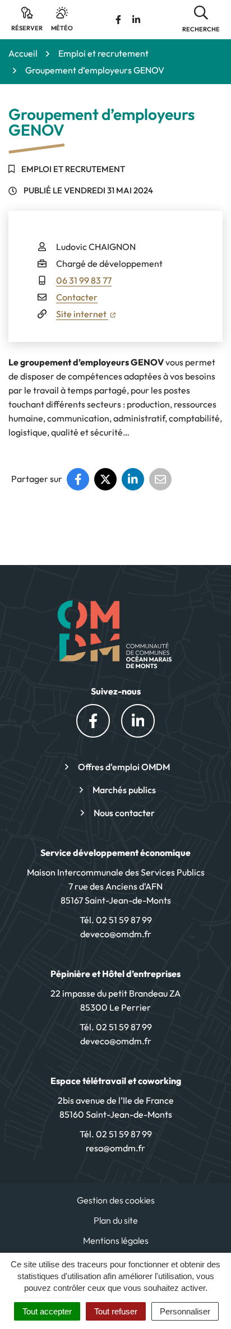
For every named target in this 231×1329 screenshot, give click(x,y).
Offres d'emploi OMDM (124, 766)
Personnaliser (185, 1311)
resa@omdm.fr (115, 1148)
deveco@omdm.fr (115, 933)
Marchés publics (124, 789)
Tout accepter (47, 1311)
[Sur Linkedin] (133, 479)
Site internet (86, 313)
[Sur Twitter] (105, 479)
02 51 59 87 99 (124, 919)
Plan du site (116, 1220)
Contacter (77, 297)
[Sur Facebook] (78, 479)
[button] (201, 19)
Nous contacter (124, 812)
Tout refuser (115, 1311)
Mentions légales (116, 1240)
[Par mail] (160, 479)
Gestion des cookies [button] (116, 1200)
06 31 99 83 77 (84, 280)
